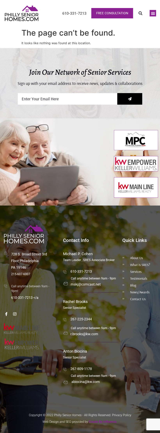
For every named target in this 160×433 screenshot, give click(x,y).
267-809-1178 (81, 369)
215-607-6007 (20, 274)
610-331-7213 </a (24, 298)
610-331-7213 (81, 271)
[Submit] (129, 99)
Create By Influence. (103, 422)
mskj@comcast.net (86, 284)
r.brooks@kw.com (84, 334)
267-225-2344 (81, 319)
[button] (140, 13)
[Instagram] (14, 314)
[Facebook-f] (6, 314)
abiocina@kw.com (85, 382)
